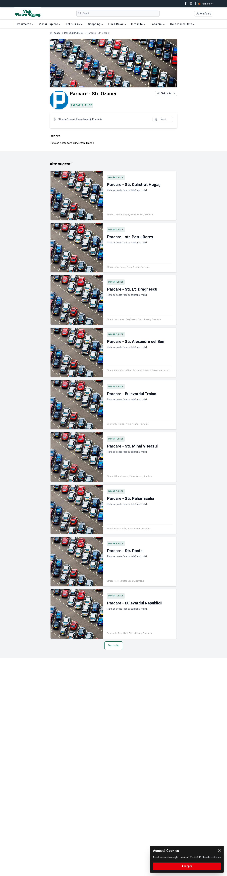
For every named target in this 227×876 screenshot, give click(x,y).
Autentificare (203, 13)
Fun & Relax (116, 24)
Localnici (157, 24)
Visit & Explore (49, 24)
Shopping (94, 24)
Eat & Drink (73, 24)
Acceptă (187, 866)
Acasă (57, 33)
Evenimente (23, 24)
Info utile (137, 24)
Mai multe (113, 645)
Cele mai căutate (181, 24)
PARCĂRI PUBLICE (73, 33)
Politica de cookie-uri (210, 857)
